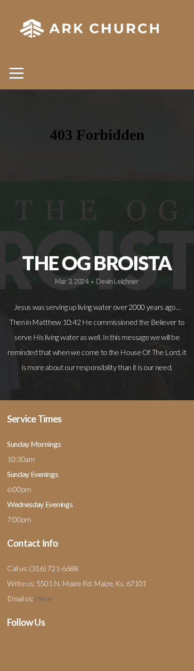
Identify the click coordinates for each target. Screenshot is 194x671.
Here (43, 598)
